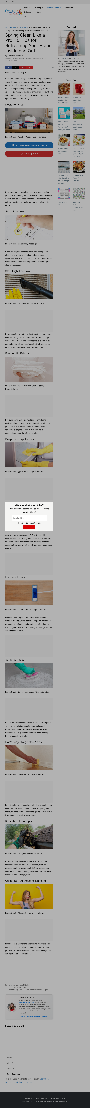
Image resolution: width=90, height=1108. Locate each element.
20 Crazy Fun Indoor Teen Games (77, 100)
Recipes (27, 8)
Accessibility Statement (58, 1098)
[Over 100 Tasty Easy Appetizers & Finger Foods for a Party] (79, 144)
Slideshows (23, 27)
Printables (69, 8)
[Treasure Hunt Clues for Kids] (64, 198)
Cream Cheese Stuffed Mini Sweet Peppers (63, 100)
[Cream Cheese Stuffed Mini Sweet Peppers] (64, 93)
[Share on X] (15, 67)
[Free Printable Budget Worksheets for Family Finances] (64, 117)
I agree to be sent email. (30, 523)
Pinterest (37, 1016)
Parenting (37, 8)
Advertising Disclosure (32, 1098)
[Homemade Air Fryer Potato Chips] (64, 144)
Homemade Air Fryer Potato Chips (63, 151)
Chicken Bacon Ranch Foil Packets (78, 178)
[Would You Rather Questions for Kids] (79, 198)
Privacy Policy (45, 1098)
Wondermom (10, 27)
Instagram (30, 1016)
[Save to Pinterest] (22, 67)
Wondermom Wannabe (26, 1002)
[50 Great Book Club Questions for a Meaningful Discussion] (64, 171)
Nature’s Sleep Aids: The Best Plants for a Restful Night (28, 990)
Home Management (15, 985)
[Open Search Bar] (25, 16)
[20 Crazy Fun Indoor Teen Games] (79, 93)
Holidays (27, 12)
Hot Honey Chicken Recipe (17, 987)
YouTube (44, 1016)
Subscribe (14, 2)
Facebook (22, 1016)
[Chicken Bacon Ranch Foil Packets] (79, 171)
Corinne (63, 58)
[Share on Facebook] (8, 67)
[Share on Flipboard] (29, 67)
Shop (39, 12)
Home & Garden (53, 8)
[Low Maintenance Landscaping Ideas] (79, 117)
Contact (8, 2)
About (2, 2)
